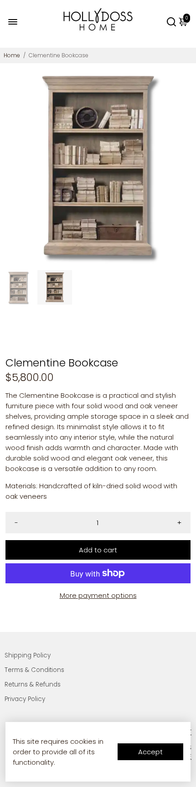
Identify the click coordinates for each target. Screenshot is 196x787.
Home (12, 55)
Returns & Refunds (33, 684)
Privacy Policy (25, 699)
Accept (150, 752)
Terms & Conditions (34, 670)
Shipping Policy (28, 655)
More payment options (98, 595)
